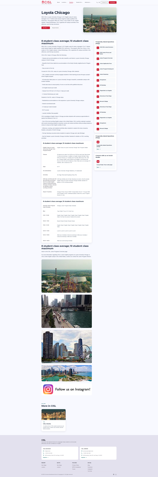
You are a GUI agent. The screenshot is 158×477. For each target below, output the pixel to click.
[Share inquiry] (116, 474)
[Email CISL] (99, 2)
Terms (73, 469)
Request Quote (55, 27)
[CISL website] (113, 474)
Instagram (90, 469)
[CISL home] (46, 2)
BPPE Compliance (76, 467)
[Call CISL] (97, 2)
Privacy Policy (75, 465)
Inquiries (45, 457)
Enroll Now (112, 2)
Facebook (90, 467)
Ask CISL (45, 27)
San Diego (43, 465)
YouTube (90, 471)
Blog (89, 465)
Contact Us (104, 2)
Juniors (43, 467)
